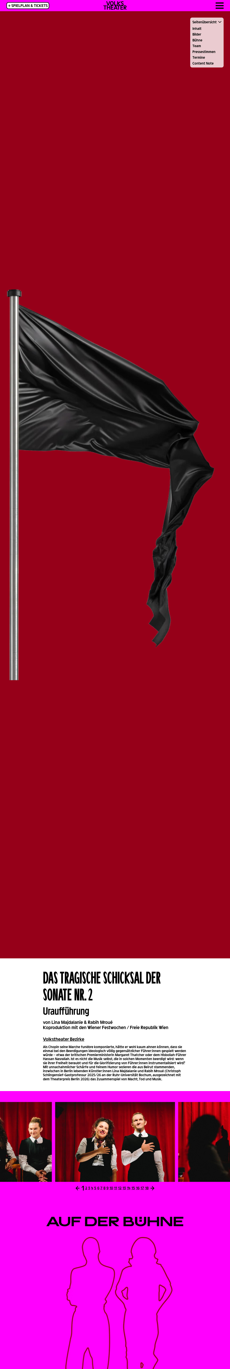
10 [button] (111, 1188)
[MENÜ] (220, 5)
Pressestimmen (203, 52)
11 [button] (115, 1188)
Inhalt (197, 28)
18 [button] (147, 1188)
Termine (198, 57)
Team (196, 46)
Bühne (197, 40)
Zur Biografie (84, 1330)
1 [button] (82, 1187)
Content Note (203, 63)
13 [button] (124, 1188)
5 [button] (95, 1188)
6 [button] (98, 1188)
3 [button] (89, 1188)
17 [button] (142, 1188)
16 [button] (137, 1188)
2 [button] (86, 1188)
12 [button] (120, 1188)
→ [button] (152, 1187)
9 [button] (107, 1188)
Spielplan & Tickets (29, 5)
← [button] (77, 1187)
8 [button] (104, 1188)
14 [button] (128, 1188)
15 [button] (133, 1188)
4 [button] (92, 1188)
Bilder (196, 34)
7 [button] (101, 1188)
